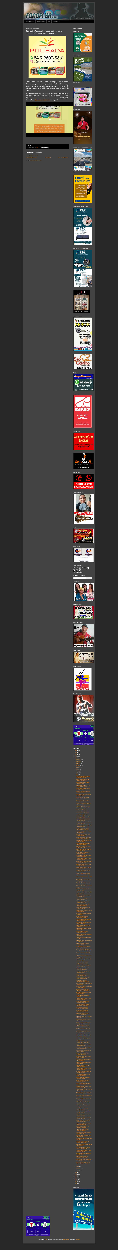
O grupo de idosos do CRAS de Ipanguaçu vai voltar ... (83, 975)
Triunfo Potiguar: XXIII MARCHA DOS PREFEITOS (83, 819)
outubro (78, 763)
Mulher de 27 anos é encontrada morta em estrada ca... (83, 883)
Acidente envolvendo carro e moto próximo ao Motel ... (83, 1087)
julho (77, 769)
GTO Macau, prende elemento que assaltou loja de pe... (83, 1072)
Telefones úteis (56, 21)
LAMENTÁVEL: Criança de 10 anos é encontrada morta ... (83, 1048)
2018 (76, 1178)
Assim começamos (29, 21)
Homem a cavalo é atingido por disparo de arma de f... (83, 780)
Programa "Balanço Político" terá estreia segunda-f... (83, 1066)
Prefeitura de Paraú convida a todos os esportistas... (84, 956)
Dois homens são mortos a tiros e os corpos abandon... (84, 911)
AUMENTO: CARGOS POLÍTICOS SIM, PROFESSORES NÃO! (83, 838)
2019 (76, 1176)
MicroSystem (66, 1239)
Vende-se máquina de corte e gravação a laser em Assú (82, 829)
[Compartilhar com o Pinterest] (47, 147)
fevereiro (78, 1168)
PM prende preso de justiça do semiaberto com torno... (82, 798)
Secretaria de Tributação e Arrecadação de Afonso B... (82, 810)
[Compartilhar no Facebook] (46, 147)
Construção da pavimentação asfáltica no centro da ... (82, 1002)
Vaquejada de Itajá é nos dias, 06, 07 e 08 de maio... (83, 1118)
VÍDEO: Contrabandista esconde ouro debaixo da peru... (83, 844)
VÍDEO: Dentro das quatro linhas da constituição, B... (83, 1160)
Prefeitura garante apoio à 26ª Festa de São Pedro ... (84, 1017)
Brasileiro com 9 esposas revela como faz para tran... (83, 908)
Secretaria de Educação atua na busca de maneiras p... (83, 871)
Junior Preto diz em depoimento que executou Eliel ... (84, 984)
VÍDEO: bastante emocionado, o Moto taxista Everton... (83, 777)
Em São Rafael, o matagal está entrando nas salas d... (82, 853)
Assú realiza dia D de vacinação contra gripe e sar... (83, 816)
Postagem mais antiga (63, 157)
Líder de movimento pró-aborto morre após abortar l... (82, 1081)
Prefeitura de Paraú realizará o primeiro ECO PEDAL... (82, 1014)
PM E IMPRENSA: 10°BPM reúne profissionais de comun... (83, 947)
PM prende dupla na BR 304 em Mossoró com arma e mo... (83, 1163)
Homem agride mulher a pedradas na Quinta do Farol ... (83, 850)
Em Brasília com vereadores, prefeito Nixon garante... (84, 877)
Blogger (78, 1239)
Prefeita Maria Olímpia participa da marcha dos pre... (83, 965)
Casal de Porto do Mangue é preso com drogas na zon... (83, 1035)
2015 (76, 1183)
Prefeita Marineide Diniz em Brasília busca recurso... (84, 935)
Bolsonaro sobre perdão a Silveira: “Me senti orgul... (83, 832)
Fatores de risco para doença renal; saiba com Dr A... (83, 892)
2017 (76, 1179)
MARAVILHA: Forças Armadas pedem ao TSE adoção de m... (83, 990)
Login (46, 1239)
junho (77, 771)
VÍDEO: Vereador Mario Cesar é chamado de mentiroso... (83, 1029)
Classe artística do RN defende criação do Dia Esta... (82, 902)
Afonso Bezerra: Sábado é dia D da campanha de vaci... (83, 868)
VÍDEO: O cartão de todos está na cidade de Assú (83, 889)
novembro (78, 761)
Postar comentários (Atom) (35, 160)
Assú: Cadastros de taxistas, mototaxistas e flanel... (82, 932)
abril (77, 774)
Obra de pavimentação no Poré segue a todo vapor (83, 801)
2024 (76, 754)
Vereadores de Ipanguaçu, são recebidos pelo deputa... (82, 905)
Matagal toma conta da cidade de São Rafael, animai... (83, 1121)
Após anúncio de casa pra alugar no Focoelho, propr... (84, 1090)
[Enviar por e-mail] (41, 147)
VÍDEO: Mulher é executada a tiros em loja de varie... (83, 795)
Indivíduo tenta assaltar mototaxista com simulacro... (83, 914)
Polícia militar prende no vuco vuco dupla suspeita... (83, 1020)
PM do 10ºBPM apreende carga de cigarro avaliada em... (83, 856)
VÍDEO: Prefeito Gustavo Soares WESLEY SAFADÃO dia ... (83, 1148)
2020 (76, 1174)
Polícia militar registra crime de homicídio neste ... (82, 783)
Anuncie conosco (41, 21)
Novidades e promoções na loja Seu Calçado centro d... (84, 987)
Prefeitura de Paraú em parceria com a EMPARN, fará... (84, 941)
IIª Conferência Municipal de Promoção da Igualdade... (82, 1011)
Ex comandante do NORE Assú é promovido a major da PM (83, 1005)
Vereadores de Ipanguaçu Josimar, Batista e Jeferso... (83, 971)
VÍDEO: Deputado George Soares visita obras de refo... (83, 1084)
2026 (76, 750)
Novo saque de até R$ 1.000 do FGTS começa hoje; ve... (83, 786)
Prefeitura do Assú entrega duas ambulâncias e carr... (83, 1105)
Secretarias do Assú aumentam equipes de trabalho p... (82, 978)
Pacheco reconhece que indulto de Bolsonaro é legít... (83, 1133)
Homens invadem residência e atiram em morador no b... (82, 1157)
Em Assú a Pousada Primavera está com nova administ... (83, 841)
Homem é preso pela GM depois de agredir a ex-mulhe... (83, 950)
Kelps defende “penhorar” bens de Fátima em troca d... (83, 923)
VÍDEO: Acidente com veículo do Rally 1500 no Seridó (83, 1075)
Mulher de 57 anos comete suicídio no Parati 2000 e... (83, 880)
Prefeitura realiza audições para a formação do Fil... (83, 959)
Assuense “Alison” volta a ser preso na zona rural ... (83, 1136)
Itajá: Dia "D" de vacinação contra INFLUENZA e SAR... (83, 847)
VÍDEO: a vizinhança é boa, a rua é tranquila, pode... (83, 895)
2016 (76, 1181)
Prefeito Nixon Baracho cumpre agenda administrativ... (83, 1026)
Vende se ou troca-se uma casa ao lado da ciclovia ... (83, 865)
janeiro (77, 1170)
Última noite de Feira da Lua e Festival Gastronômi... (82, 1054)
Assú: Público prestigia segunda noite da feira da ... (83, 1108)
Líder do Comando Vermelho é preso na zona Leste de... (82, 917)
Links (49, 21)
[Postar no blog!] (43, 147)
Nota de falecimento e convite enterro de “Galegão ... (82, 969)
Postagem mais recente (31, 157)
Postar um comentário (33, 155)
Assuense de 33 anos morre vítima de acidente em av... (83, 1045)
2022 (76, 758)
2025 (76, 752)
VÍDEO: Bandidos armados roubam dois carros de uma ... (83, 920)
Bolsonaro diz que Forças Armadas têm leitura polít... (83, 804)
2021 (76, 1172)
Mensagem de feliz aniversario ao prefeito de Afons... (83, 1032)
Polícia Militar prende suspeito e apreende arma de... (83, 1078)
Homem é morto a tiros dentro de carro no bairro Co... (83, 953)
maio (77, 772)
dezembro (78, 759)
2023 (76, 756)
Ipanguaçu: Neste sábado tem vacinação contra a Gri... (82, 813)
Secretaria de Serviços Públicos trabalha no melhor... (83, 792)
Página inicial (48, 157)
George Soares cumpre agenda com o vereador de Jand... (84, 862)
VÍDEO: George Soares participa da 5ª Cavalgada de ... (83, 1060)
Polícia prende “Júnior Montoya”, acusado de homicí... (83, 807)
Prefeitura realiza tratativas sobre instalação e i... (83, 926)
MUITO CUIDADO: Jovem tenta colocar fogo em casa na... (82, 1041)
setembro (78, 765)
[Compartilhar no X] (44, 147)
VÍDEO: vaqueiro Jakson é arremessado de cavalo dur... (83, 981)
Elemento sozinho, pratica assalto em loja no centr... (83, 1111)
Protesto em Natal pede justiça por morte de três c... (83, 1063)
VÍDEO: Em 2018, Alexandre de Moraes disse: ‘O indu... (83, 1142)
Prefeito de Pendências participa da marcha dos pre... (83, 899)
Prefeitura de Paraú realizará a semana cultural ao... (82, 1130)
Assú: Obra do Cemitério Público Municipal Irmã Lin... (83, 789)
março (77, 1166)
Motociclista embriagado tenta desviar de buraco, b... (82, 1127)
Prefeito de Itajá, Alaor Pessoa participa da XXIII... (82, 944)
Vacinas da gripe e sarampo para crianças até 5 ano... (83, 1023)
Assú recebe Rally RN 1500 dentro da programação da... (83, 1124)
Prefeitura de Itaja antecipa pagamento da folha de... (82, 962)
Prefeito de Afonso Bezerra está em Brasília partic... (83, 929)
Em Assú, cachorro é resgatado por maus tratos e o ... (83, 1051)
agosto (77, 767)
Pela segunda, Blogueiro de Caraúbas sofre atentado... (82, 1008)
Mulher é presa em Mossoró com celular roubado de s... (83, 835)
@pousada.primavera (42, 100)
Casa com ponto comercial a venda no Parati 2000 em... (83, 859)
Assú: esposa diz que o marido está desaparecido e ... (83, 826)
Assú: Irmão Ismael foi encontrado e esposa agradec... (83, 822)
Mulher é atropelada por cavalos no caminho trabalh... (83, 1093)
